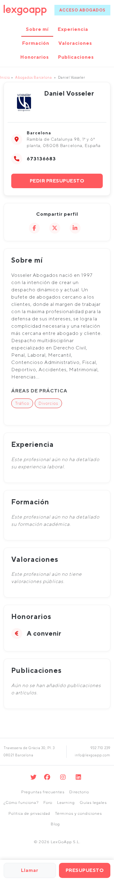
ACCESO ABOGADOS (82, 10)
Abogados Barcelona (33, 77)
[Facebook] (47, 777)
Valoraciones (75, 43)
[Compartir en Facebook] (34, 228)
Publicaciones (76, 57)
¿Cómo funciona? (21, 802)
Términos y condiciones (78, 813)
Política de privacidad (29, 813)
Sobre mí (37, 29)
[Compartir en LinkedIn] (75, 228)
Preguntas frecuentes (42, 792)
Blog (55, 824)
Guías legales (93, 802)
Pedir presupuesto (57, 181)
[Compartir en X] (54, 228)
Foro (47, 802)
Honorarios (34, 57)
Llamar (29, 870)
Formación (35, 43)
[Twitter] (33, 777)
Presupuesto (85, 870)
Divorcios (48, 403)
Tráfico (22, 403)
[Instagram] (63, 777)
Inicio (5, 77)
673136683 (41, 159)
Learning (66, 802)
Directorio (79, 792)
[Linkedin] (78, 777)
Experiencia (73, 29)
